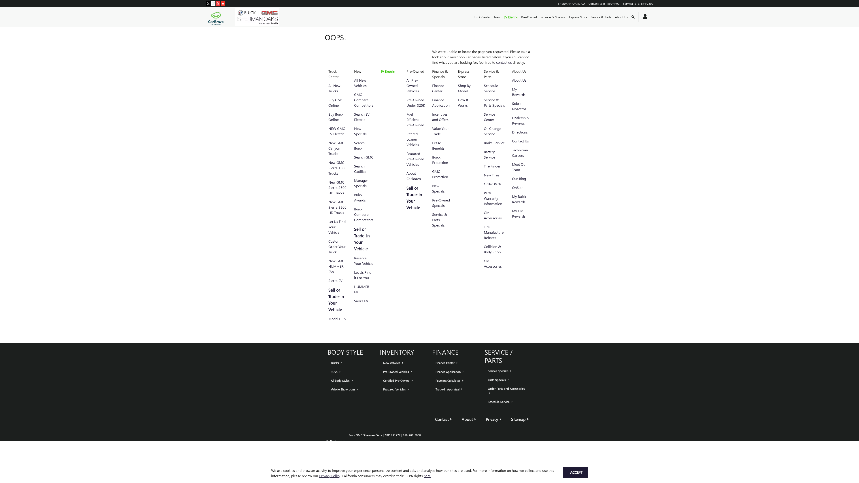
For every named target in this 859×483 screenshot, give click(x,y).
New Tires (491, 175)
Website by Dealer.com (335, 442)
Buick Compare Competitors (363, 214)
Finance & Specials (553, 17)
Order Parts (493, 184)
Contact (442, 419)
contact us (504, 62)
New (497, 17)
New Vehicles (392, 363)
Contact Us (520, 141)
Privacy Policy (329, 475)
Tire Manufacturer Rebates (494, 232)
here (427, 475)
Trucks (335, 363)
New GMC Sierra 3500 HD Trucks (337, 207)
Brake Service (494, 142)
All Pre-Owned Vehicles (412, 85)
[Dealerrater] (213, 3)
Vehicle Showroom (343, 389)
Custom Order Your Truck (337, 246)
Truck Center (482, 17)
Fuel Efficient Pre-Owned (415, 119)
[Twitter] (208, 3)
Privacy (492, 419)
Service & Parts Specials (439, 219)
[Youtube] (223, 3)
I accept (575, 472)
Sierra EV (335, 280)
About (467, 419)
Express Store (578, 17)
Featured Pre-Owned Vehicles (415, 159)
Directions (520, 132)
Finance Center (445, 363)
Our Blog (519, 178)
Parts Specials (497, 380)
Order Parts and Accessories (506, 388)
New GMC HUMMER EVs (336, 266)
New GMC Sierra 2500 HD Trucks (337, 187)
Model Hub (337, 318)
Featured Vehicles (395, 389)
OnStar (517, 187)
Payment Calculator (448, 380)
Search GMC (363, 157)
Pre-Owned (529, 17)
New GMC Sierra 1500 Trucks (337, 168)
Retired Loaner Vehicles (412, 139)
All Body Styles (341, 380)
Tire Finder (492, 166)
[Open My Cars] (643, 17)
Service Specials (498, 371)
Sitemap (518, 419)
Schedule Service (499, 402)
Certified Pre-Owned (396, 380)
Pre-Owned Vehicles (396, 372)
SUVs (334, 372)
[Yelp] (218, 3)
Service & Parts (601, 17)
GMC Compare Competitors (363, 100)
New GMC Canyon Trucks (336, 148)
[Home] (217, 17)
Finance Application (448, 372)
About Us (621, 17)
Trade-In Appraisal (448, 389)
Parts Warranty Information (493, 198)
